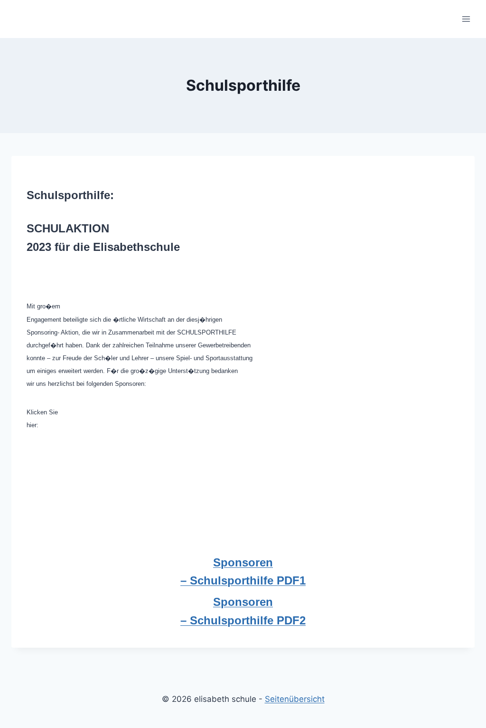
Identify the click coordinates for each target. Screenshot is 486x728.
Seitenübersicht (295, 699)
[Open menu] (466, 18)
